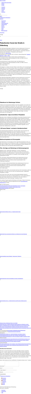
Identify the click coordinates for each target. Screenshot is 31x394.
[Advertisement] (15, 95)
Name (1, 368)
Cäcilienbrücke (22, 330)
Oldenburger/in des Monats (6, 2)
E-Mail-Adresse (3, 370)
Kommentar (2, 366)
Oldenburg (3, 22)
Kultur (3, 28)
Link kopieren (12, 188)
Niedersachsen (4, 24)
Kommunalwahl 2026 (11, 330)
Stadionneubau (17, 330)
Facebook (3, 7)
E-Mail (8, 55)
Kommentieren (6, 188)
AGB (2, 392)
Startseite (1, 188)
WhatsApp (3, 11)
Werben (3, 3)
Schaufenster (4, 30)
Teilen (9, 188)
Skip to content (2, 0)
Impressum (3, 390)
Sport (2, 29)
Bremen (3, 25)
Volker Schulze (8, 53)
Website (1, 372)
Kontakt (3, 5)
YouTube (3, 9)
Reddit (5, 55)
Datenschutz (4, 391)
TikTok (3, 10)
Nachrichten (4, 20)
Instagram (3, 8)
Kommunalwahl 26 (5, 23)
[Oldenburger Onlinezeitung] (5, 376)
